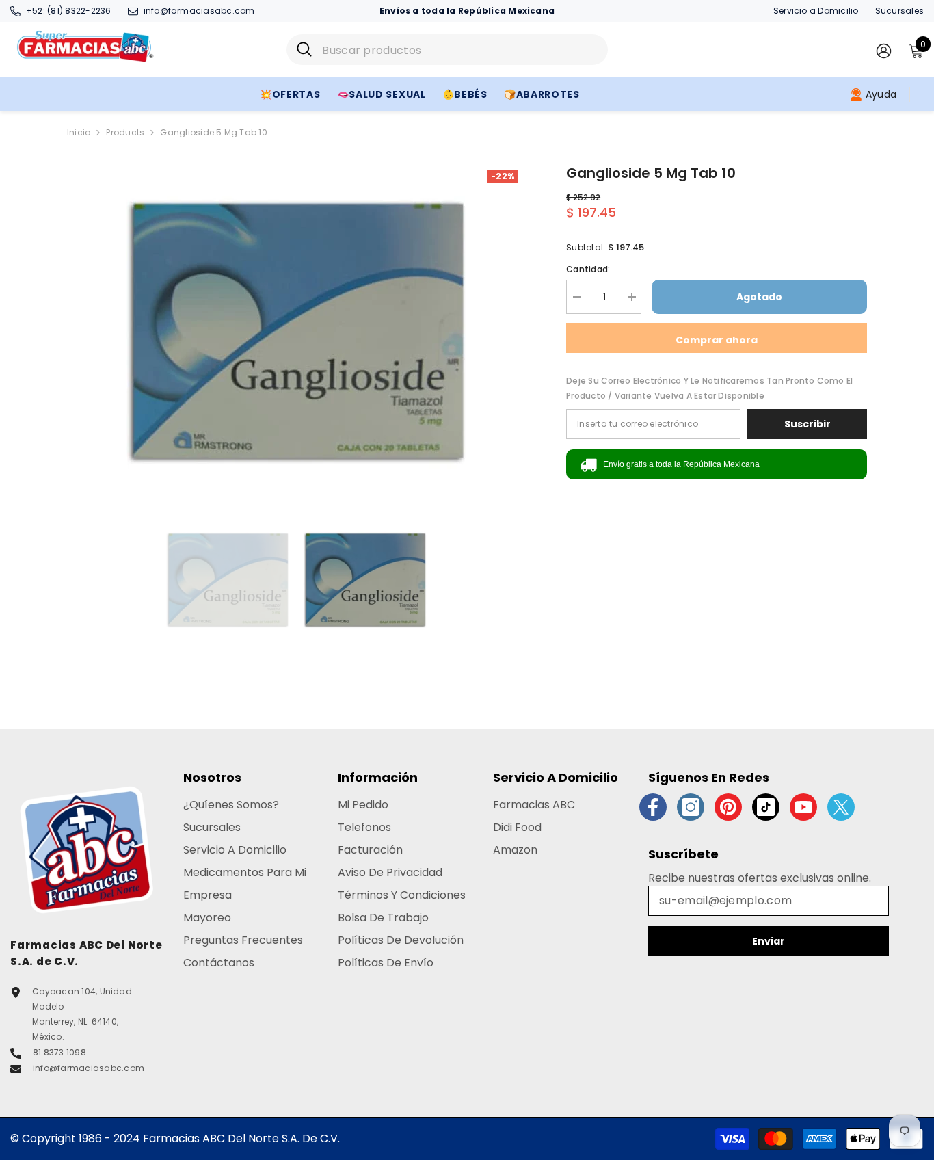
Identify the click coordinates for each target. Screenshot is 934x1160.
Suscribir (807, 424)
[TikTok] (765, 807)
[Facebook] (653, 807)
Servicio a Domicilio (816, 10)
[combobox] (460, 49)
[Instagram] (690, 807)
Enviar (768, 941)
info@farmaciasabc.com (199, 10)
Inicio (78, 132)
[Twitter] (841, 807)
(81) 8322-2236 (79, 10)
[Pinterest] (728, 807)
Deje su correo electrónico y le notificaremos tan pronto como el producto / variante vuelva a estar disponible (709, 388)
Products (125, 132)
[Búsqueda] (447, 49)
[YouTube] (803, 807)
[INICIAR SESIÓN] (884, 50)
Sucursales (899, 10)
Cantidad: (588, 269)
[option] (296, 334)
